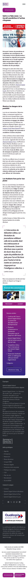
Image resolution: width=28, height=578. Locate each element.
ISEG (6, 556)
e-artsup (19, 565)
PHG (14, 566)
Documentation (8, 575)
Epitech (7, 563)
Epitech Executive (14, 563)
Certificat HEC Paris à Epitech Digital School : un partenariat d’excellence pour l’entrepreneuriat (14, 320)
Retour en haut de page (22, 570)
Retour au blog (9, 10)
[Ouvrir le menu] (23, 4)
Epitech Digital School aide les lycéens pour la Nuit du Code (14, 340)
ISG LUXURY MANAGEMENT (12, 552)
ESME (10, 559)
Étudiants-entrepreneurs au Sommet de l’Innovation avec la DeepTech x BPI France (14, 331)
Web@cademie (12, 565)
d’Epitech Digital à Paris (9, 142)
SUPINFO (10, 566)
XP (19, 556)
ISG (3, 552)
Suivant (20, 304)
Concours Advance (11, 568)
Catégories (10, 366)
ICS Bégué (15, 556)
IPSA (13, 559)
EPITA (8, 558)
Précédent (8, 304)
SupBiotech (19, 559)
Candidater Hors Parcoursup (19, 575)
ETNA (5, 566)
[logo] (5, 4)
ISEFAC (10, 556)
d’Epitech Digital (20, 85)
